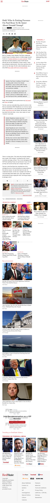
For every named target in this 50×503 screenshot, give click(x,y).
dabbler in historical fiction (16, 188)
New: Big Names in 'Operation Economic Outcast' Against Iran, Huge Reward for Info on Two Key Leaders (40, 147)
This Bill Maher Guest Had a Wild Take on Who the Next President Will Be (7, 457)
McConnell (28, 100)
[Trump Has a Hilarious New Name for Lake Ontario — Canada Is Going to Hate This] (17, 367)
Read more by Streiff (27, 195)
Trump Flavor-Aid (9, 110)
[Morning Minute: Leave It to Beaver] (41, 96)
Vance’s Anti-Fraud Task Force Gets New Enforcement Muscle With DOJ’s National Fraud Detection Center (40, 123)
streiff (5, 27)
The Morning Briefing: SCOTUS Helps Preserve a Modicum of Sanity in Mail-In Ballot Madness (42, 457)
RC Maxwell (40, 129)
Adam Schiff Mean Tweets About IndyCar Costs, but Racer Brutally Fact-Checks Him (16, 402)
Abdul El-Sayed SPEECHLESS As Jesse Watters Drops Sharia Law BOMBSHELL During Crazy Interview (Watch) (19, 458)
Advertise (37, 485)
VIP (23, 490)
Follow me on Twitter (19, 192)
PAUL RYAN (19, 198)
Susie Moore (40, 105)
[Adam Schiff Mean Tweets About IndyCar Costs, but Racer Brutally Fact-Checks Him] (17, 391)
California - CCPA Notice (41, 492)
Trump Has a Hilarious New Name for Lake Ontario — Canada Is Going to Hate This (15, 378)
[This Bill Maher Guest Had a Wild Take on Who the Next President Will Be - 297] (7, 445)
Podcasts (37, 483)
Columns (24, 500)
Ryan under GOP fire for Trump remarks (17, 67)
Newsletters (38, 497)
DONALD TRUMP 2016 (10, 198)
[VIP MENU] (47, 1)
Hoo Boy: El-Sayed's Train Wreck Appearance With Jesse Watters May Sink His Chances (16, 281)
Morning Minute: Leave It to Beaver (41, 103)
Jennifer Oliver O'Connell (40, 195)
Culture (24, 497)
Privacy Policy (39, 490)
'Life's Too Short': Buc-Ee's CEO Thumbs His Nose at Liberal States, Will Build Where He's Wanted (16, 306)
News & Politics (26, 495)
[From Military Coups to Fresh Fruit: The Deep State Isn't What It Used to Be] (17, 343)
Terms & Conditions (40, 488)
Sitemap (37, 495)
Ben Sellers (4, 356)
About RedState (26, 483)
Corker (6, 102)
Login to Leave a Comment (17, 422)
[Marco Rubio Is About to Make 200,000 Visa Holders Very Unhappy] (41, 206)
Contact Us (25, 485)
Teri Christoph (5, 332)
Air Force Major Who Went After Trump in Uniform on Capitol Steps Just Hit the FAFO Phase (15, 330)
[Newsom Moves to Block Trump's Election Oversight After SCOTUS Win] (41, 183)
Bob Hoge (4, 308)
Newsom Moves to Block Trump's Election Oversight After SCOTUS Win (40, 191)
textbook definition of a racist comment (17, 59)
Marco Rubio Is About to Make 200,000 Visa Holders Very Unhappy (40, 213)
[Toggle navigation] (2, 1)
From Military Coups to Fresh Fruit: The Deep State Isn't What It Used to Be (16, 354)
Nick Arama (4, 284)
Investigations (26, 492)
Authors (24, 488)
